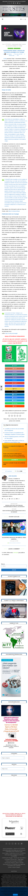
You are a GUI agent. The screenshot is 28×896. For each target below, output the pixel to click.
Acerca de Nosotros (8, 848)
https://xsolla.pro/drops (14, 211)
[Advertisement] (14, 792)
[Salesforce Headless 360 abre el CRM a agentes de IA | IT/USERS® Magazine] (14, 527)
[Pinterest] (13, 3)
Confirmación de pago (7, 857)
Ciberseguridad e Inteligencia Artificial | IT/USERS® (14, 855)
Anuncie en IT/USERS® (19, 848)
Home (3, 44)
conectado (15, 552)
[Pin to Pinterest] (20, 471)
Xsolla (4, 58)
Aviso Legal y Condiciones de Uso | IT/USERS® (14, 853)
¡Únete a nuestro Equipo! (14, 867)
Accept (15, 894)
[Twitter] (9, 3)
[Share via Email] (21, 471)
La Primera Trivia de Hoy (11, 859)
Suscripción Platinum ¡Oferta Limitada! (14, 862)
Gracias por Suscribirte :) (20, 857)
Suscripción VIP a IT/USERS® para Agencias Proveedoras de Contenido (14, 865)
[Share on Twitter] (18, 471)
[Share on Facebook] (17, 471)
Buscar (3, 564)
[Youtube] (17, 3)
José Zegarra (12, 476)
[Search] (23, 19)
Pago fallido (20, 859)
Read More (21, 894)
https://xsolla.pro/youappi (11, 333)
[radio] (9, 416)
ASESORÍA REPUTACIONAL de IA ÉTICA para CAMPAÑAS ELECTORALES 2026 (14, 851)
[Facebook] (6, 844)
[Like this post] (15, 471)
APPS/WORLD (8, 44)
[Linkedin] (15, 3)
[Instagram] (11, 3)
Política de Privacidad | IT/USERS (14, 861)
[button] (3, 531)
